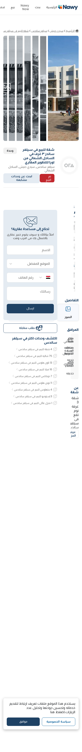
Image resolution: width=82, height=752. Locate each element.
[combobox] (34, 264)
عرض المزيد (72, 434)
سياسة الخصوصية (58, 721)
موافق (23, 721)
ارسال (30, 308)
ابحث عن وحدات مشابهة (21, 178)
